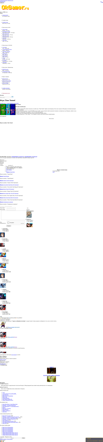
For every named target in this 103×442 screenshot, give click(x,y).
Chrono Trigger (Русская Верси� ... (9, 393)
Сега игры (4, 47)
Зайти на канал (3, 359)
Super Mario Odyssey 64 (7, 399)
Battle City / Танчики (6, 408)
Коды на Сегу (5, 78)
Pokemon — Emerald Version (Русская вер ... (11, 416)
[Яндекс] (2, 441)
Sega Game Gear (5, 33)
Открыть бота (3, 363)
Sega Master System (6, 31)
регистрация (14, 354)
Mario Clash (4, 396)
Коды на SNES (5, 82)
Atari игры (4, 40)
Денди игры (4, 29)
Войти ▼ (2, 2)
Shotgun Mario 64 (5, 398)
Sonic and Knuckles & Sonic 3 (8, 421)
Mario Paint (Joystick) (6, 415)
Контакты (5, 0)
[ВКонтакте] (0, 441)
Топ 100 (101, 2)
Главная (1, 0)
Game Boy (4, 37)
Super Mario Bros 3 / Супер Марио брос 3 (10, 406)
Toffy (54, 172)
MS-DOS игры (5, 69)
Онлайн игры (5, 22)
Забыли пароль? (3, 439)
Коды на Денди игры (6, 80)
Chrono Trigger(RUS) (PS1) (7, 400)
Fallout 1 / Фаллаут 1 (6, 410)
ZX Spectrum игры (6, 71)
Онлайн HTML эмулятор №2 (18, 156)
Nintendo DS (4, 55)
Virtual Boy (4, 62)
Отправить (9, 225)
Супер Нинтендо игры (7, 49)
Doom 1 (3, 407)
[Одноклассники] (1, 441)
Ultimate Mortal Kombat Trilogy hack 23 (10, 432)
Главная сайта (5, 15)
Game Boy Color (5, 35)
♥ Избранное (2, 1)
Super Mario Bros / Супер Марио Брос (10, 404)
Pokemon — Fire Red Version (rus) (9, 405)
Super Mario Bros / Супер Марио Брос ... (10, 417)
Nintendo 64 (4, 53)
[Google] (3, 441)
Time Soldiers (9, 169)
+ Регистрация (9, 439)
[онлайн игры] (15, 10)
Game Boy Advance (6, 51)
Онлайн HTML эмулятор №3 (31, 156)
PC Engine (4, 60)
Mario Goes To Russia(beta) (7, 395)
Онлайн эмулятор (6, 88)
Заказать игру (10, 0)
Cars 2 (3, 392)
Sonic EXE (4, 411)
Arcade (3, 57)
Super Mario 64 (5, 394)
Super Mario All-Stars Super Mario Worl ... (10, 422)
